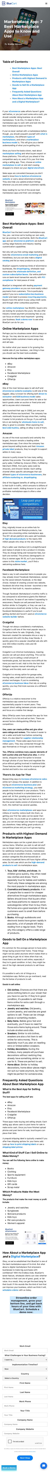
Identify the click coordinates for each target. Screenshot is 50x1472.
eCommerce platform (23, 241)
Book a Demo (9, 1468)
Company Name (25, 1420)
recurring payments (36, 297)
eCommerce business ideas (16, 683)
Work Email (25, 1346)
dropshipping (23, 269)
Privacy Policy (33, 1451)
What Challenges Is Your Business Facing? (25, 1355)
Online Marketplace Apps (25, 75)
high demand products (15, 539)
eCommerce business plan (24, 785)
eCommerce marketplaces (19, 810)
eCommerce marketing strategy (18, 788)
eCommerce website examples (17, 391)
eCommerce (14, 111)
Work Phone (25, 1401)
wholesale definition (26, 271)
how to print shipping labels (23, 1144)
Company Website (25, 1429)
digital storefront (36, 168)
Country (25, 1374)
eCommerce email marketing (24, 255)
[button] (46, 3)
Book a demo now (23, 319)
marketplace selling (12, 153)
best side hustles (11, 428)
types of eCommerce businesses (26, 474)
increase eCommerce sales (34, 779)
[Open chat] (43, 1465)
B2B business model (25, 397)
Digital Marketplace (25, 1256)
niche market (21, 561)
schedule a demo (10, 1290)
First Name (25, 1383)
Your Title (25, 1411)
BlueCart (7, 232)
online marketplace (15, 308)
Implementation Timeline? (25, 1364)
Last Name (25, 1392)
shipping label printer (13, 1147)
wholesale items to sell (32, 422)
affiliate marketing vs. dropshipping (19, 477)
